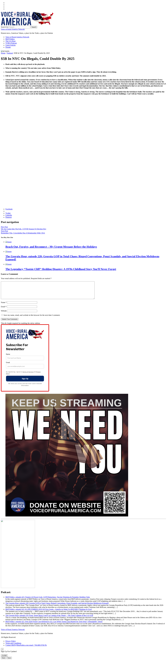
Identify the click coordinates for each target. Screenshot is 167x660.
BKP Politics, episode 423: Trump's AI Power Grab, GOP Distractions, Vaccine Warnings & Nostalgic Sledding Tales (47, 597)
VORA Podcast (11, 43)
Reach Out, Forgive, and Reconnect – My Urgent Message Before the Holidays (51, 246)
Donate (8, 47)
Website (4, 311)
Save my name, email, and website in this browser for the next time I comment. (32, 315)
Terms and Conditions (13, 643)
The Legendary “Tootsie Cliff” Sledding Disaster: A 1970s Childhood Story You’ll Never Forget (60, 269)
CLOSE (4, 655)
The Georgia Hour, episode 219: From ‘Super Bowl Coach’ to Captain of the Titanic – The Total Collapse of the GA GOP (49, 615)
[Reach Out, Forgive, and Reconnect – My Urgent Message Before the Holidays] (8, 242)
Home (3, 53)
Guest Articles (10, 45)
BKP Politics (10, 39)
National (10, 53)
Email (3, 307)
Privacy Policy (10, 641)
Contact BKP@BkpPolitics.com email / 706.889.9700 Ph (26, 645)
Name (4, 302)
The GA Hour (10, 41)
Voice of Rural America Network (13, 29)
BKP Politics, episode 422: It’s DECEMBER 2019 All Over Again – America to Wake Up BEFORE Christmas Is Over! (48, 609)
